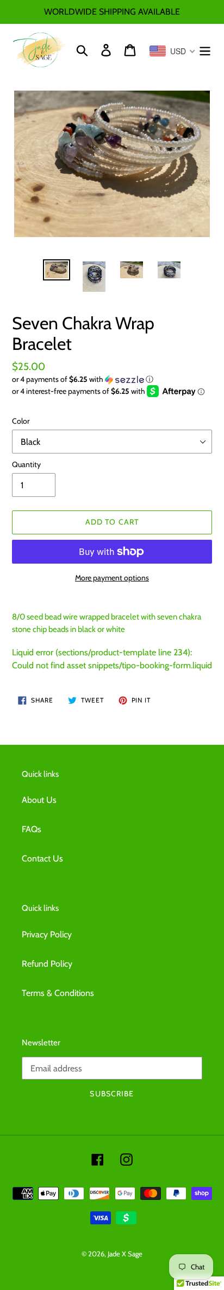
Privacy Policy (47, 934)
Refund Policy (47, 964)
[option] (57, 271)
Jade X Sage (125, 1253)
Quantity (26, 464)
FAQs (31, 829)
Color (20, 421)
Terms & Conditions (58, 993)
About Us (39, 800)
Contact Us (42, 858)
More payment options (112, 578)
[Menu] (205, 50)
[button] (112, 379)
